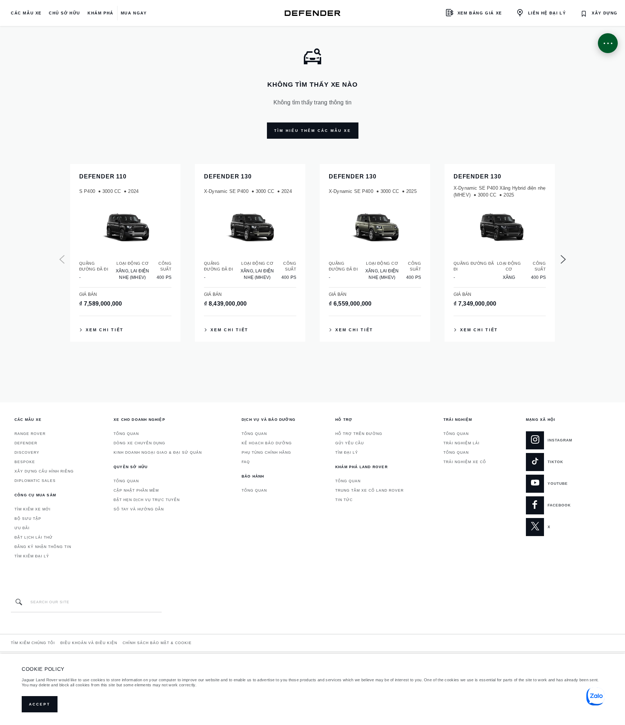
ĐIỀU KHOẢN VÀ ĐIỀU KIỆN (88, 643)
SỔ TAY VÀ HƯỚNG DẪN (139, 509)
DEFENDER (25, 443)
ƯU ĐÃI (22, 528)
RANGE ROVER (30, 434)
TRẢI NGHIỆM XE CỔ (464, 462)
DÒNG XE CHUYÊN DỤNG (139, 443)
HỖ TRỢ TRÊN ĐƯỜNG (358, 434)
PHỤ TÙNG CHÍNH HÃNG (266, 452)
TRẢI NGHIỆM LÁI (461, 443)
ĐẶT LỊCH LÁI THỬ (33, 537)
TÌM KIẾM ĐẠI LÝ (31, 556)
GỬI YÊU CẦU (349, 443)
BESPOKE (24, 462)
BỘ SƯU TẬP (27, 519)
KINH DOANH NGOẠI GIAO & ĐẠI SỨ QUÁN (158, 452)
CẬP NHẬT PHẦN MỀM (136, 490)
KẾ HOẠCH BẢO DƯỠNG (267, 443)
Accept (39, 704)
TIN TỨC (344, 500)
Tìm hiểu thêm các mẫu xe (312, 131)
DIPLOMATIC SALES (35, 481)
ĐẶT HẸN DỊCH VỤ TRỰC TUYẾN (147, 500)
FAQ (246, 462)
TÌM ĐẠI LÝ (346, 452)
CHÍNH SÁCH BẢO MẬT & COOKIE (157, 643)
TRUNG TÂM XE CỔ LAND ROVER (369, 490)
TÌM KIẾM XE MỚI (32, 509)
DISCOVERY (26, 452)
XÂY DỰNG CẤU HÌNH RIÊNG (44, 471)
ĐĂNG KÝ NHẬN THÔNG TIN (42, 547)
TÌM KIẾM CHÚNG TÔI (33, 643)
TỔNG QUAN (126, 434)
